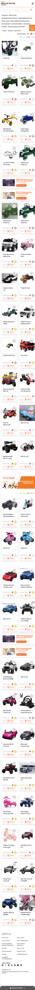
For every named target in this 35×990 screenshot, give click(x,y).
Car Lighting (26, 23)
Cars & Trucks (5, 21)
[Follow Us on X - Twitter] (6, 965)
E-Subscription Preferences (21, 944)
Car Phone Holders (16, 23)
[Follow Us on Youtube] (18, 965)
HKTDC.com (5, 937)
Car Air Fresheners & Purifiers (16, 26)
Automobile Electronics (25, 18)
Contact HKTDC (6, 940)
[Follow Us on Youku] (21, 965)
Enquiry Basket (17, 988)
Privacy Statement (6, 951)
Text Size (4, 948)
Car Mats (4, 26)
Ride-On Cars (13, 15)
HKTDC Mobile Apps (22, 940)
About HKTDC (20, 937)
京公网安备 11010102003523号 (7, 958)
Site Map (4, 954)
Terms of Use (20, 948)
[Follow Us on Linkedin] (9, 965)
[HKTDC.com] (17, 935)
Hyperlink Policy (21, 951)
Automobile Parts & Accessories (20, 21)
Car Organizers (5, 23)
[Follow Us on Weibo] (12, 965)
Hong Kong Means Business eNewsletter (7, 944)
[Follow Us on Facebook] (2, 965)
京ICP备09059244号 (22, 954)
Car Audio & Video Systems (9, 18)
